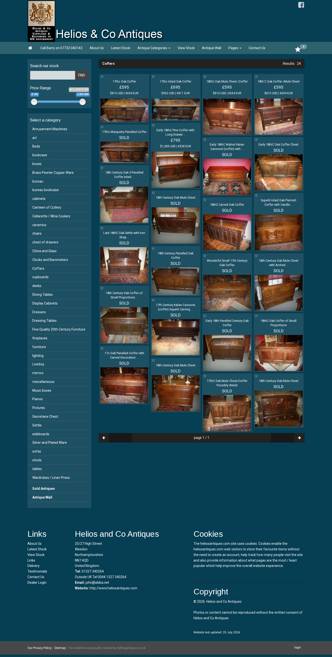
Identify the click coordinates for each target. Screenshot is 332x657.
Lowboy (38, 364)
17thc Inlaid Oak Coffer (175, 81)
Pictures (38, 408)
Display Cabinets (45, 303)
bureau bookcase (45, 190)
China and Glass (44, 251)
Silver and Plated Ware (49, 442)
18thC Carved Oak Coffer (227, 204)
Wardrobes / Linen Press (51, 478)
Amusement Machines (49, 129)
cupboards (40, 277)
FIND (81, 75)
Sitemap (59, 648)
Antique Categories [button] (153, 48)
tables (37, 469)
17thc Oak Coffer (124, 81)
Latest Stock (120, 48)
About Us (97, 48)
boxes (37, 164)
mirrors (38, 373)
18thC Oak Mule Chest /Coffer (227, 81)
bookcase (39, 155)
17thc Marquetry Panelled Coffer (124, 132)
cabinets (38, 199)
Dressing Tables (44, 321)
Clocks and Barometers (50, 260)
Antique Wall (211, 48)
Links (31, 560)
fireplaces (39, 338)
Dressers (39, 312)
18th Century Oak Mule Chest (175, 197)
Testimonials (37, 571)
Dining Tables (42, 294)
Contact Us (257, 48)
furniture (39, 347)
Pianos (37, 399)
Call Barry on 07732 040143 (61, 48)
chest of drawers (45, 242)
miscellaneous (43, 382)
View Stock (186, 48)
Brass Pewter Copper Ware (53, 173)
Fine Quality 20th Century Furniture (58, 329)
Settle (37, 425)
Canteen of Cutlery (46, 207)
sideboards (40, 434)
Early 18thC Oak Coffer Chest (278, 144)
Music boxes (41, 390)
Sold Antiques (43, 488)
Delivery (33, 566)
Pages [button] (233, 48)
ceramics (39, 225)
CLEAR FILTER (80, 89)
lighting (38, 356)
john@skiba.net (97, 582)
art (34, 138)
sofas (36, 451)
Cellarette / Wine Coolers (51, 216)
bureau (37, 181)
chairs (37, 233)
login (297, 647)
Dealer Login (36, 582)
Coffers (38, 268)
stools (37, 460)
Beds (36, 146)
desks (36, 286)
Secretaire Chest (45, 416)
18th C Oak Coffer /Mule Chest (279, 81)
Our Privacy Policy (39, 648)
